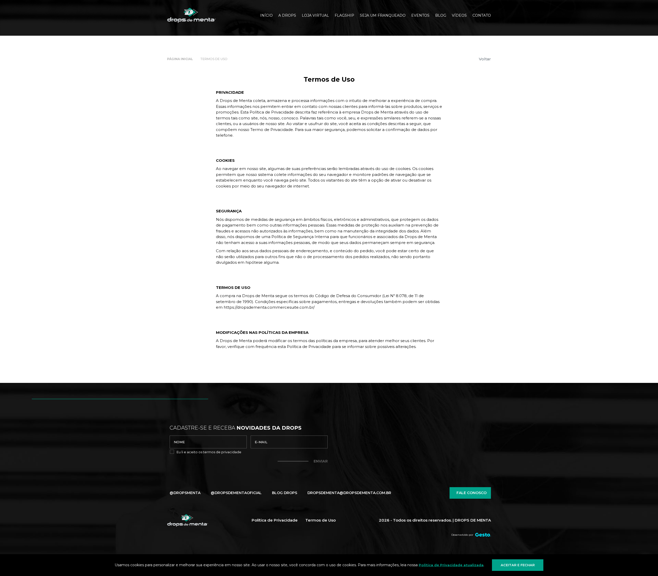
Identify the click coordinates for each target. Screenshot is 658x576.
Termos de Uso (320, 520)
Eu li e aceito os (209, 452)
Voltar (485, 58)
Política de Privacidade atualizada (451, 565)
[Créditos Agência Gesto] (483, 535)
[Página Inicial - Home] (191, 15)
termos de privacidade (222, 452)
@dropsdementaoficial (236, 492)
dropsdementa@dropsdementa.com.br (349, 492)
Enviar (321, 461)
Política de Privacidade (275, 520)
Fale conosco (471, 492)
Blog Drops (284, 492)
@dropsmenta (185, 492)
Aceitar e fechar (518, 565)
